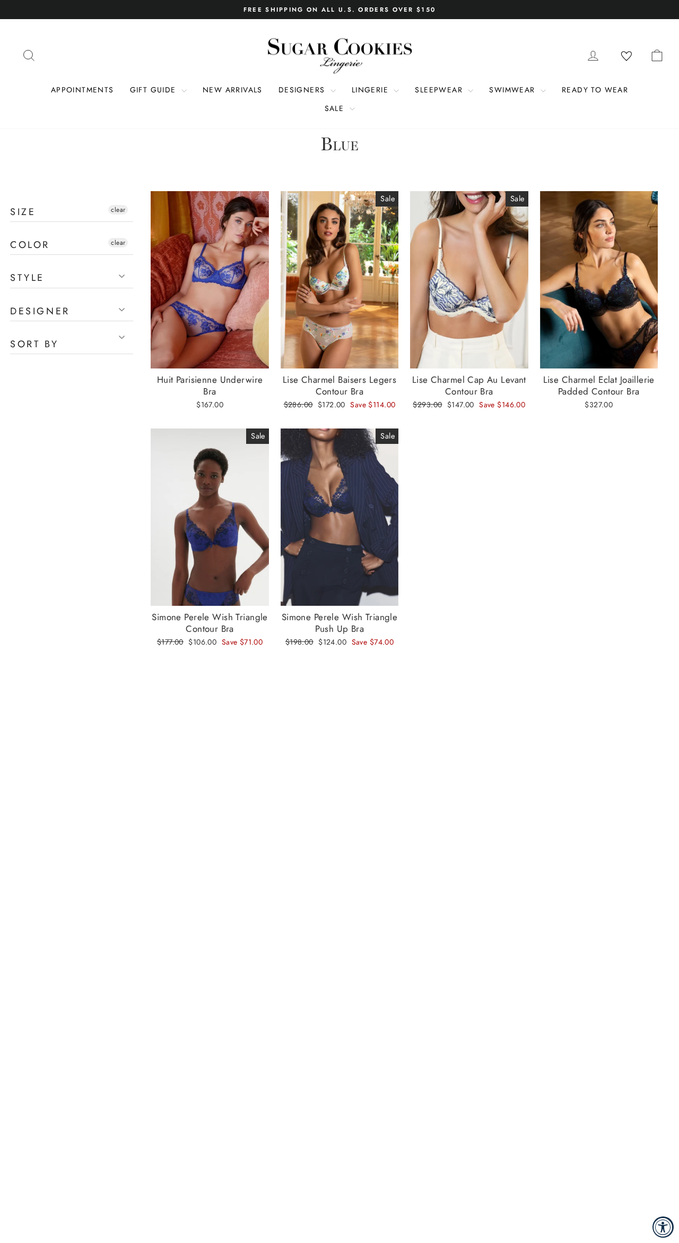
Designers (303, 89)
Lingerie (371, 89)
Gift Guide (154, 89)
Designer (40, 311)
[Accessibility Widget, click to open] (663, 1227)
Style (27, 278)
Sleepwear (440, 89)
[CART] (656, 55)
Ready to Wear (595, 89)
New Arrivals (233, 89)
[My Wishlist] (626, 56)
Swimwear (513, 89)
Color (30, 245)
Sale (336, 108)
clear (118, 210)
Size (23, 212)
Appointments (82, 89)
